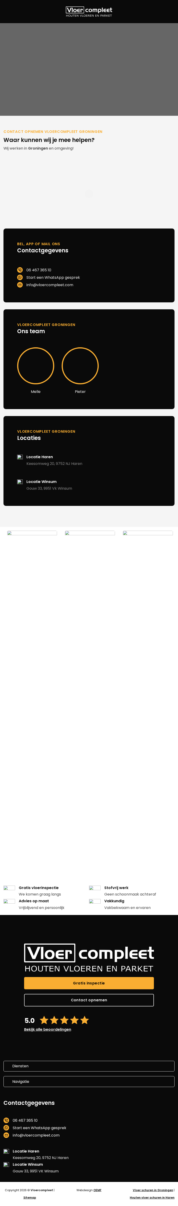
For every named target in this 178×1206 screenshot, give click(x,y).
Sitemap (29, 1198)
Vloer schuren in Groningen (153, 1190)
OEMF (97, 1190)
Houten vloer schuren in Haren (152, 1198)
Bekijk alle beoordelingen (47, 1029)
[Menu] (6, 11)
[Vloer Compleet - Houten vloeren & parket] (89, 11)
